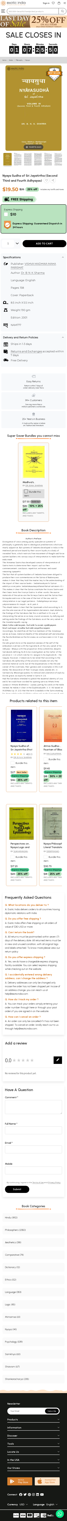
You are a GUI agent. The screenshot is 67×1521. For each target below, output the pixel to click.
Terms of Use (38, 1182)
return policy (11, 951)
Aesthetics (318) (13, 1242)
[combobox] (33, 11)
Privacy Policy (54, 1182)
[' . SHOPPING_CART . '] (59, 3)
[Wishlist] (53, 3)
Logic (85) (10, 1304)
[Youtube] (42, 1494)
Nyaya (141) (11, 1329)
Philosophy (19, 60)
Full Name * (11, 1123)
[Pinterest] (29, 1494)
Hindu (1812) (11, 1217)
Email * (9, 1142)
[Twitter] (25, 1494)
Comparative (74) (14, 1254)
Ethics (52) (10, 1279)
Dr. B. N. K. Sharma (33, 272)
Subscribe (52, 1411)
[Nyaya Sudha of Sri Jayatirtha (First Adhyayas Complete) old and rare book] (21, 741)
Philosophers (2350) (15, 1229)
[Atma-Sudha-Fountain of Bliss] (54, 741)
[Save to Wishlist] (46, 180)
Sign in (46, 3)
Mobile (8, 1163)
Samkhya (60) (12, 1354)
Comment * (11, 1097)
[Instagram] (33, 1494)
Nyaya (27, 60)
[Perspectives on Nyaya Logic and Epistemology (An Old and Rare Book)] (21, 838)
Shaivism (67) (12, 1366)
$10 (13, 214)
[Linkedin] (37, 1494)
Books (11, 60)
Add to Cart (44, 243)
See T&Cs (40, 388)
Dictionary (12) (12, 1267)
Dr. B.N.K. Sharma (34, 485)
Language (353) (13, 1292)
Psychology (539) (14, 1341)
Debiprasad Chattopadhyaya (52, 852)
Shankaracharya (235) (17, 1379)
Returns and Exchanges (26, 351)
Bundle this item (19, 765)
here (32, 1007)
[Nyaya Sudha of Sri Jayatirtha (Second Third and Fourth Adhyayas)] (7, 159)
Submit (17, 1189)
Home (4, 60)
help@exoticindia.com (16, 993)
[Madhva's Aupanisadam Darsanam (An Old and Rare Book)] (33, 477)
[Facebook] (20, 1494)
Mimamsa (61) (12, 1316)
